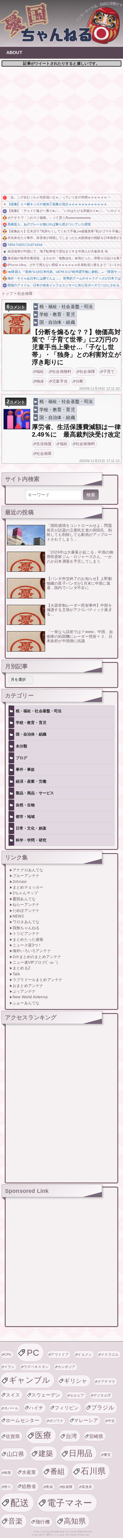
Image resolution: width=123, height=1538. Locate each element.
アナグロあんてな (28, 870)
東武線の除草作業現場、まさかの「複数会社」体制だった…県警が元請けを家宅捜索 (64, 258)
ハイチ (36, 1407)
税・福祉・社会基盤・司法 (66, 306)
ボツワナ (56, 1421)
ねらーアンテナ (26, 904)
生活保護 (44, 444)
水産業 (29, 1472)
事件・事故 (25, 769)
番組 (57, 1471)
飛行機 (42, 1521)
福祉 (40, 371)
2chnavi (19, 881)
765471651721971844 (25, 244)
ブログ (21, 758)
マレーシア (86, 1420)
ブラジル (102, 1407)
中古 (111, 1421)
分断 (79, 381)
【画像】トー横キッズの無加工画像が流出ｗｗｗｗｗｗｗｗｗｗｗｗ (57, 204)
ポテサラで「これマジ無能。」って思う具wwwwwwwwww (49, 217)
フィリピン (67, 1407)
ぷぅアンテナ (24, 991)
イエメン (85, 1354)
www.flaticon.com (81, 1531)
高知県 (75, 1521)
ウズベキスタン (36, 1367)
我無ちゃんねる (26, 928)
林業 (7, 1473)
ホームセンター (22, 1420)
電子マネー (69, 1503)
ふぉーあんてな (26, 1003)
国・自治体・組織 (57, 322)
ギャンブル (29, 1380)
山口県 (15, 1454)
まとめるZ (21, 968)
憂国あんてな (24, 899)
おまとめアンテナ (28, 986)
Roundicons (57, 1531)
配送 (19, 1502)
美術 (49, 1487)
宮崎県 (96, 1436)
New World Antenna (30, 997)
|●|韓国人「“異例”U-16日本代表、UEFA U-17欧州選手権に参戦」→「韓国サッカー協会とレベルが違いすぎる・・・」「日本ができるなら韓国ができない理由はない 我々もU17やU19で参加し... (64, 271)
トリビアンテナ (26, 933)
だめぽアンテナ (26, 910)
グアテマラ (106, 1381)
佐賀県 (13, 1436)
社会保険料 (61, 371)
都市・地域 (25, 816)
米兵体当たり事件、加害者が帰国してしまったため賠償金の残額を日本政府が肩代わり (64, 238)
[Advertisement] (61, 129)
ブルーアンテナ (26, 876)
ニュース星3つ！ (27, 945)
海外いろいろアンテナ (32, 951)
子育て (108, 371)
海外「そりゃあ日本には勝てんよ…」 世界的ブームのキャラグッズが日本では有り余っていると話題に (64, 278)
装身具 (87, 1487)
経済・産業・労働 (31, 781)
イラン (9, 1367)
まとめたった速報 (28, 939)
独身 (40, 381)
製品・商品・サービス (35, 793)
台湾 (71, 1436)
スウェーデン (45, 1394)
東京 (107, 1455)
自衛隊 (67, 1487)
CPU (8, 1354)
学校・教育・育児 (57, 314)
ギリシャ (75, 1380)
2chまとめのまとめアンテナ (37, 957)
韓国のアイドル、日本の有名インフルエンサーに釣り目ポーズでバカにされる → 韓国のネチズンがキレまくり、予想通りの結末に (64, 285)
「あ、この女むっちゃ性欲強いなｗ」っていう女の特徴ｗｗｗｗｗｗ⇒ (59, 197)
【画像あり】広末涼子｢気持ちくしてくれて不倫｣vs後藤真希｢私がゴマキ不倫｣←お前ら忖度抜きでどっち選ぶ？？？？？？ (64, 231)
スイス (13, 1394)
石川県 (93, 1471)
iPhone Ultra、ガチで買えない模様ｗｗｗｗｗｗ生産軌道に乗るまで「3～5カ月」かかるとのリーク (64, 265)
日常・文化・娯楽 (31, 828)
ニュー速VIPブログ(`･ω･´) (35, 962)
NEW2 (18, 916)
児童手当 (59, 381)
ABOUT (14, 52)
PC (33, 1353)
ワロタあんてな (26, 922)
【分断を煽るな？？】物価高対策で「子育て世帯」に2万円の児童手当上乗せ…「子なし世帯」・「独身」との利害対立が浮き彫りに (76, 347)
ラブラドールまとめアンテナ (37, 980)
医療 (43, 1435)
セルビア (77, 1395)
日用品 (81, 1453)
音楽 (15, 1521)
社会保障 (87, 371)
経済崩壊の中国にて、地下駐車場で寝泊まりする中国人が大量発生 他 (58, 251)
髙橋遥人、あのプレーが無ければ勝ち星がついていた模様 (49, 224)
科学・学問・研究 (31, 840)
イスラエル (110, 1354)
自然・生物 (25, 805)
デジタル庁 (102, 1395)
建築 (45, 1453)
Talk (16, 974)
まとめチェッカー (28, 887)
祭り (7, 1487)
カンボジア (67, 1367)
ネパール (11, 1408)
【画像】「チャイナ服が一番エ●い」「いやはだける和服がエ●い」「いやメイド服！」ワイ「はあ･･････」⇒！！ (64, 210)
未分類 (21, 746)
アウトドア (60, 1354)
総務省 (29, 1486)
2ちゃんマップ (25, 893)
